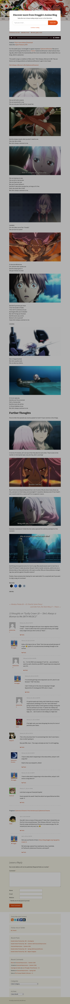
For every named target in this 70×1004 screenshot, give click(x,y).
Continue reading (35, 27)
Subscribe (53, 23)
